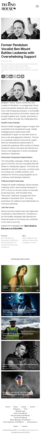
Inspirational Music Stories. (16, 68)
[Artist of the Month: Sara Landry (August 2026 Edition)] (20, 278)
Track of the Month (20, 417)
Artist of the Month (20, 413)
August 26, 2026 (9, 338)
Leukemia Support (13, 70)
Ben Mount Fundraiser (28, 64)
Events (32, 407)
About (16, 426)
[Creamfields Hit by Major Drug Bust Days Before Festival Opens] (20, 328)
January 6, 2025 (7, 61)
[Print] (22, 76)
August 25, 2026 (9, 368)
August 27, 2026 (8, 314)
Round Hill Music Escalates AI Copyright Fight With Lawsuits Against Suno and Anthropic (20, 311)
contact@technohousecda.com (28, 430)
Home (8, 407)
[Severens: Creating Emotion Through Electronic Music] (20, 355)
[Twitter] (7, 76)
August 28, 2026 (9, 290)
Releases (16, 409)
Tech (25, 409)
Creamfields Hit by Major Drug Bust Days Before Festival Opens (18, 335)
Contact (24, 426)
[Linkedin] (11, 76)
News (16, 407)
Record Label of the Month (20, 415)
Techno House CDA (10, 430)
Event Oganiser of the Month (13, 422)
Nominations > (32, 422)
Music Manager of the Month (20, 420)
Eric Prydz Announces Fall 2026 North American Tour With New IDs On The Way (18, 393)
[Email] (18, 76)
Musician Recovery (25, 70)
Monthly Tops (20, 411)
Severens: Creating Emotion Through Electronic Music (20, 365)
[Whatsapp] (15, 76)
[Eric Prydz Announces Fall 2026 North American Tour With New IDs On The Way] (20, 384)
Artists (23, 407)
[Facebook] (3, 76)
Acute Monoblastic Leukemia (12, 64)
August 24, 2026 (9, 396)
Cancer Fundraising (15, 66)
